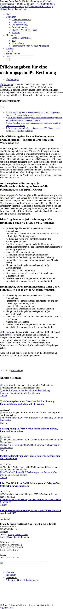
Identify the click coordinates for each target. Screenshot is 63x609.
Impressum (11, 575)
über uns (10, 572)
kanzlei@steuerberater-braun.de (14, 537)
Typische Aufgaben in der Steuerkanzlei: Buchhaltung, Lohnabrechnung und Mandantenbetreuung (25, 391)
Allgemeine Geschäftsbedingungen (22, 580)
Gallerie (3, 395)
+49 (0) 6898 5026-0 (45, 4)
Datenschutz (11, 577)
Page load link (6, 607)
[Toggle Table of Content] (2, 107)
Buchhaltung (17, 370)
